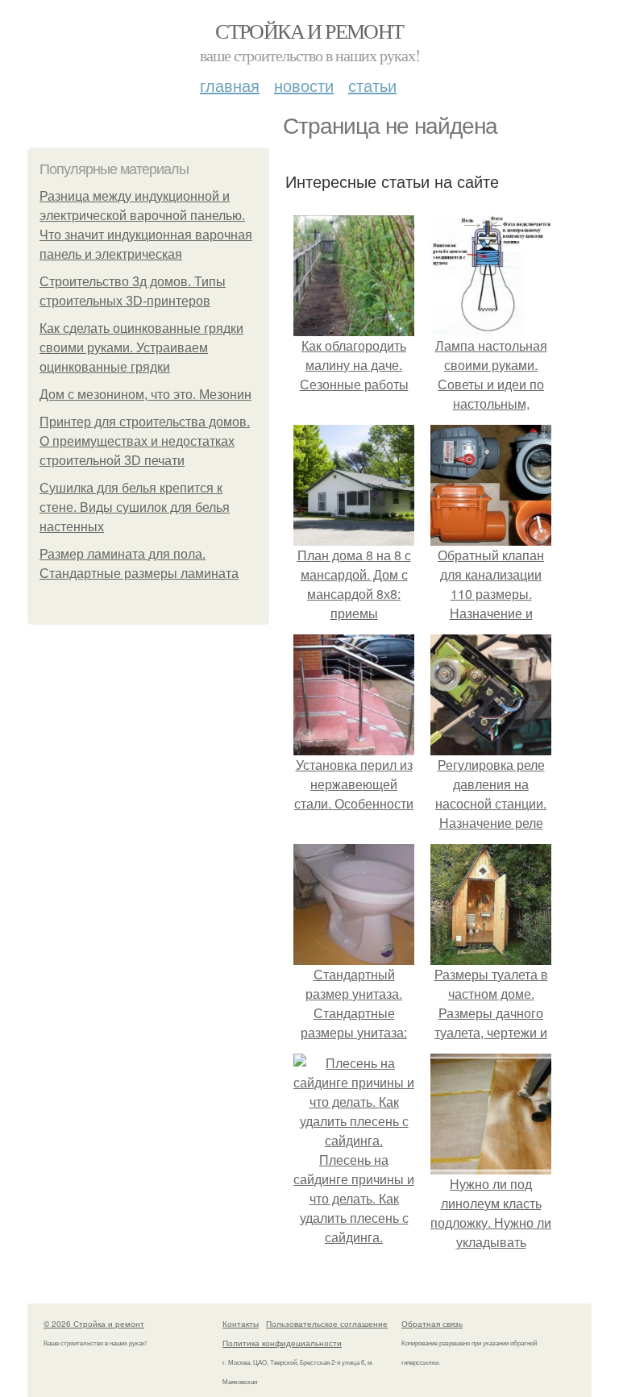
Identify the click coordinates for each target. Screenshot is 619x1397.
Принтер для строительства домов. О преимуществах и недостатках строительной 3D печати (144, 441)
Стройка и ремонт (309, 30)
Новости (304, 85)
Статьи (372, 85)
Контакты (240, 1323)
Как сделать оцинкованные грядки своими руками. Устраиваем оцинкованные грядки (141, 348)
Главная (230, 85)
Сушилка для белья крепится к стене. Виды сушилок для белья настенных (134, 507)
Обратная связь (432, 1323)
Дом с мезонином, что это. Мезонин (145, 394)
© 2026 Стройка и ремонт (94, 1323)
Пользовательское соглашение (327, 1323)
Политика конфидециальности (282, 1343)
